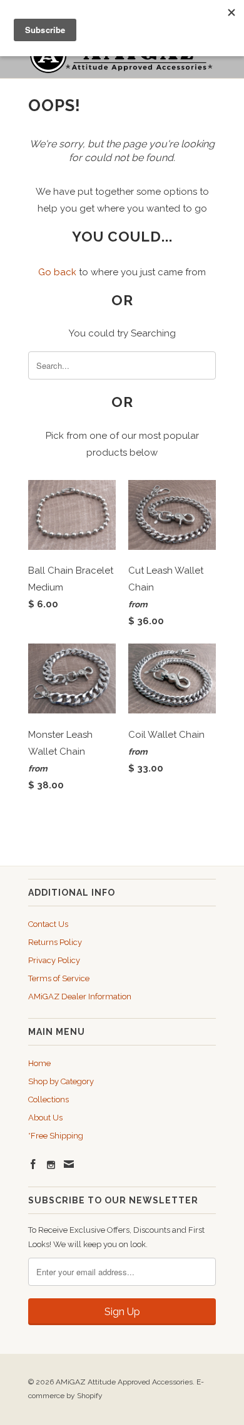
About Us (45, 1117)
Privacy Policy (54, 960)
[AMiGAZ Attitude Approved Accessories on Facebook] (33, 1164)
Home (39, 1063)
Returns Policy (55, 942)
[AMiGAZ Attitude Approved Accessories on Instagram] (51, 1165)
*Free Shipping (55, 1135)
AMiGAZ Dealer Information (79, 996)
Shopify (90, 1395)
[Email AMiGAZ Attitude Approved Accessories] (69, 1164)
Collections (48, 1099)
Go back (57, 272)
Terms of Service (58, 978)
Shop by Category (61, 1081)
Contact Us (48, 924)
